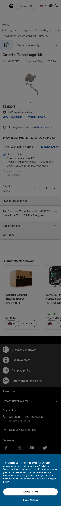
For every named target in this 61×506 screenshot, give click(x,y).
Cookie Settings (30, 500)
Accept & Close (30, 491)
